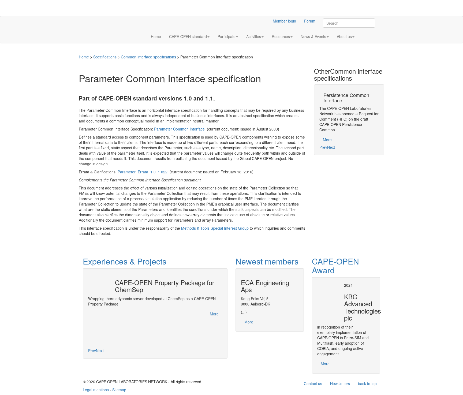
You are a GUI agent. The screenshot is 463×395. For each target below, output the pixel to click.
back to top (367, 383)
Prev (323, 147)
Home (156, 36)
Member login (284, 21)
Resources (281, 36)
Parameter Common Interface (179, 129)
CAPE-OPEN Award (335, 265)
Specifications (105, 56)
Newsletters (340, 383)
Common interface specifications (148, 56)
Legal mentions (96, 389)
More (327, 139)
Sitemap (119, 389)
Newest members (267, 261)
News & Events (313, 36)
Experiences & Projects (124, 261)
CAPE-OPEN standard (188, 36)
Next (331, 147)
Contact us (313, 383)
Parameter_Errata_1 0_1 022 (142, 171)
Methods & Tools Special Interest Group (215, 228)
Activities (253, 36)
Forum (309, 21)
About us (344, 36)
